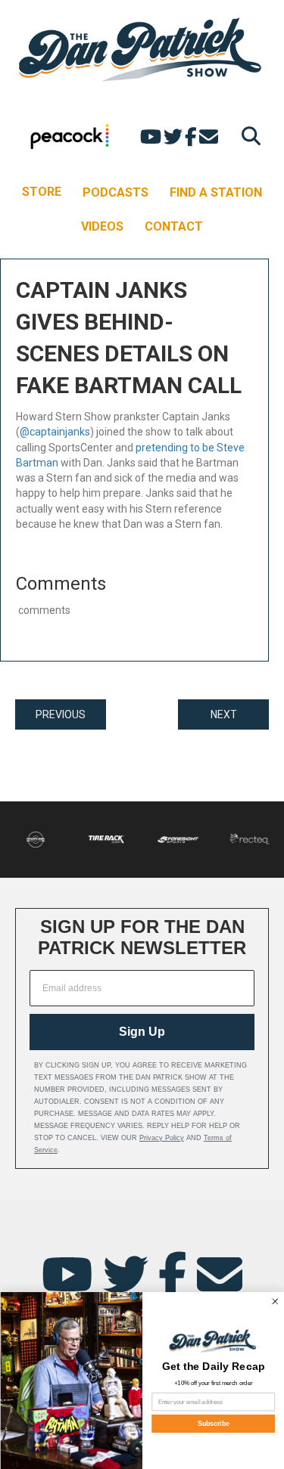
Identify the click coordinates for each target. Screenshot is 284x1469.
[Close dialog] (274, 1301)
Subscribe (213, 1423)
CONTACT (174, 226)
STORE (41, 191)
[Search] (247, 135)
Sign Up (142, 1031)
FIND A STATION (216, 192)
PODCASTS (115, 192)
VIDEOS (102, 226)
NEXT (224, 714)
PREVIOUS (61, 714)
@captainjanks (55, 432)
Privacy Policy (161, 1138)
